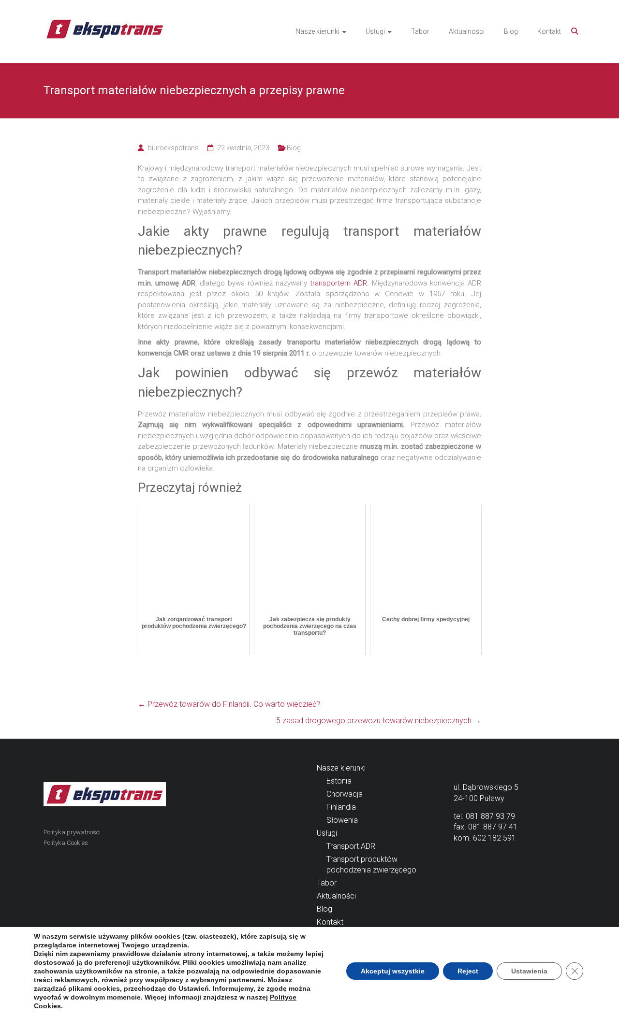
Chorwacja (344, 794)
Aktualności (467, 31)
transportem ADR (338, 283)
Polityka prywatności (72, 832)
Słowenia (342, 820)
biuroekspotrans (173, 148)
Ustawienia (529, 971)
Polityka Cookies (66, 842)
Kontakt (549, 31)
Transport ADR (350, 846)
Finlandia (341, 807)
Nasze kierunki (317, 31)
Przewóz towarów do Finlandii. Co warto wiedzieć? (229, 704)
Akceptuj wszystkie (393, 971)
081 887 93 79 (490, 816)
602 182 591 (494, 838)
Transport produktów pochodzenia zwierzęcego (371, 864)
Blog (511, 31)
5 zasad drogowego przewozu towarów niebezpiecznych (378, 720)
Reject (467, 971)
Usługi (375, 31)
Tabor (420, 31)
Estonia (339, 781)
